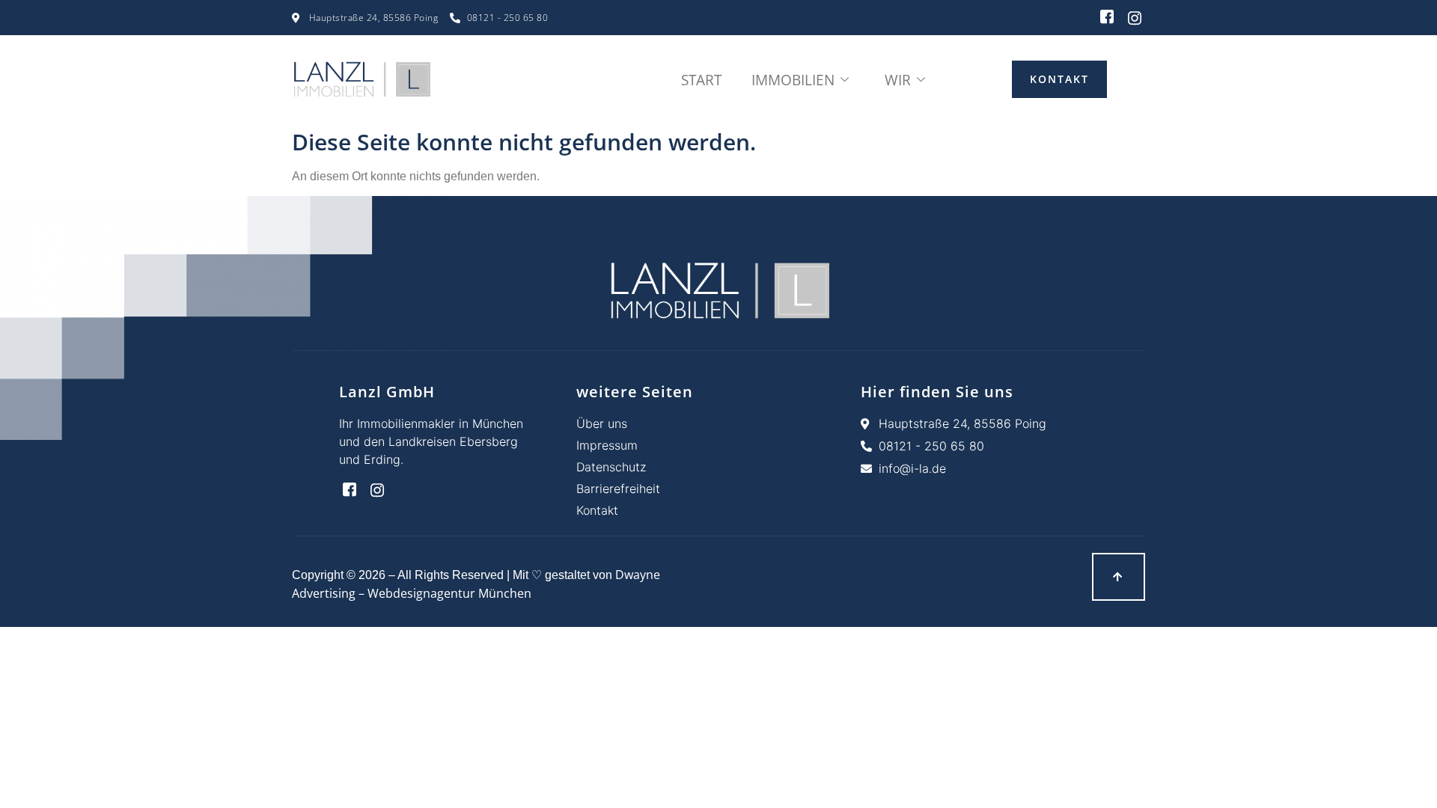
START (701, 80)
